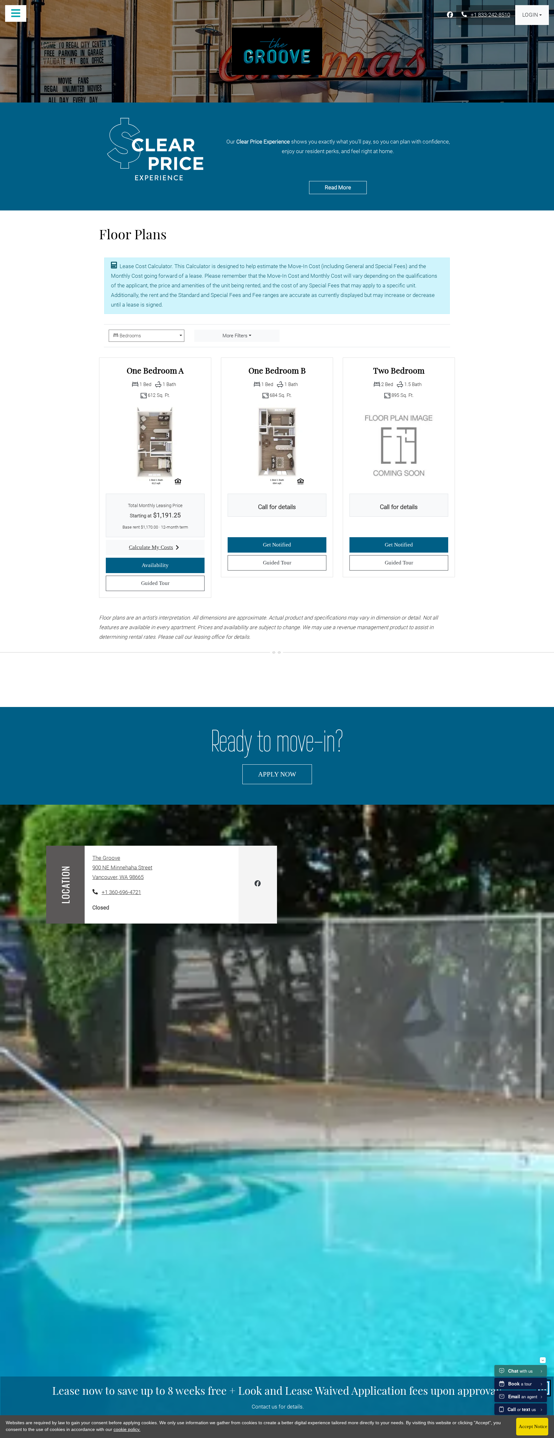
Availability (173, 565)
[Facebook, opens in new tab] (449, 15)
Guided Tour (173, 583)
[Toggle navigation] (15, 13)
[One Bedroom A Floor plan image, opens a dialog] (155, 445)
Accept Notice (533, 1426)
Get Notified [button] (294, 544)
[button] (532, 15)
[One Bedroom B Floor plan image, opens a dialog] (277, 445)
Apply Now (285, 774)
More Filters (235, 336)
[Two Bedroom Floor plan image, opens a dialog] (398, 445)
